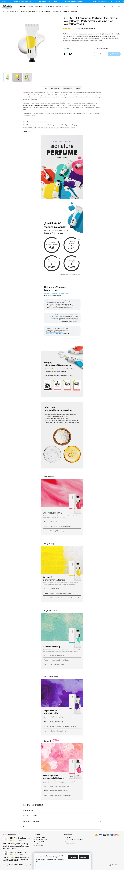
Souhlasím (83, 857)
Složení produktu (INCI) (30, 816)
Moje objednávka (70, 843)
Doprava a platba (70, 842)
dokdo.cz (38, 843)
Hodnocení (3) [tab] (67, 88)
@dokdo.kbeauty (41, 845)
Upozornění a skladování (31, 821)
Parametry (26, 827)
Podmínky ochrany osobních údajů (74, 839)
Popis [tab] (45, 88)
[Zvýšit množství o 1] (105, 54)
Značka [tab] (78, 88)
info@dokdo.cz (40, 837)
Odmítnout (72, 857)
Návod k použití (28, 810)
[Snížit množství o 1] (96, 54)
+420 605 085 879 (41, 839)
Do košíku (115, 54)
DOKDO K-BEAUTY (41, 841)
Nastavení (40, 866)
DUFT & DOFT (105, 48)
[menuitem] (23, 6)
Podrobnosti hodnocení (88, 28)
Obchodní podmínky (70, 838)
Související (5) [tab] (55, 88)
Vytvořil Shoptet (116, 865)
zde (37, 861)
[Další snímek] (59, 43)
